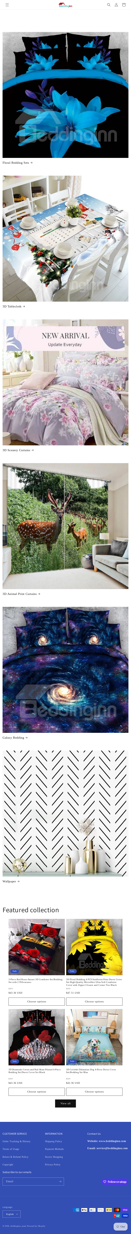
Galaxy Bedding (13, 737)
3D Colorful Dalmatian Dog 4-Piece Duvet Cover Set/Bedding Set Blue (91, 1071)
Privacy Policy (53, 1164)
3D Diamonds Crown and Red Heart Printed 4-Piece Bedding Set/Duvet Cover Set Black (35, 1071)
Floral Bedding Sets (16, 162)
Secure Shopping (54, 1157)
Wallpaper (9, 881)
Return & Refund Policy (15, 1157)
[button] (7, 5)
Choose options (36, 1001)
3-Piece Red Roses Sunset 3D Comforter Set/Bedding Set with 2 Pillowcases (35, 981)
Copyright (8, 1164)
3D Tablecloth (12, 306)
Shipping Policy (53, 1141)
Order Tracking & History (16, 1141)
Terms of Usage (11, 1149)
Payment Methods (54, 1149)
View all (66, 1103)
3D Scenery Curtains (16, 450)
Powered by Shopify (36, 1226)
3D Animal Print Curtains (20, 594)
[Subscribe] (60, 1181)
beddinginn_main (18, 1226)
